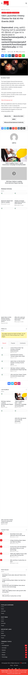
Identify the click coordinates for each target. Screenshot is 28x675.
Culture (3, 652)
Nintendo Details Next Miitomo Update (7, 201)
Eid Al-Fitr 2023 (18, 116)
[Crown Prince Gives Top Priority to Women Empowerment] (5, 350)
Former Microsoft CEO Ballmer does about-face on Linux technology (18, 548)
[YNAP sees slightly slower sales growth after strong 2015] (5, 555)
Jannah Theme (4, 670)
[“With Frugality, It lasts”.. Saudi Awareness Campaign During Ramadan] (21, 396)
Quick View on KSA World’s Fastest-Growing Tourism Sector (6, 319)
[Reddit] (20, 55)
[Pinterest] (16, 55)
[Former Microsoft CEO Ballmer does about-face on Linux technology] (5, 548)
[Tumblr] (13, 55)
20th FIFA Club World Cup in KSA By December (20, 420)
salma (4, 51)
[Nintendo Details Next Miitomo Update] (7, 195)
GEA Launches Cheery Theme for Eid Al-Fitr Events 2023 (7, 521)
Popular (13, 343)
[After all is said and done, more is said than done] (21, 262)
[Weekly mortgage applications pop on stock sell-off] (21, 195)
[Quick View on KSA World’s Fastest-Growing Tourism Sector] (7, 262)
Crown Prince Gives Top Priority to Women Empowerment (16, 349)
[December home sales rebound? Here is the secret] (5, 536)
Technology (4, 657)
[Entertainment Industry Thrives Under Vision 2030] (5, 356)
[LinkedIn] (9, 55)
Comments (22, 343)
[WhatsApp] (23, 55)
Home (3, 9)
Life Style (9, 12)
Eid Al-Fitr (8, 116)
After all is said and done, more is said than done (20, 319)
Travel (2, 613)
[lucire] (6, 3)
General (8, 9)
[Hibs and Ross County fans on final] (5, 562)
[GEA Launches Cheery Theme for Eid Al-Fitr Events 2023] (5, 376)
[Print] (24, 128)
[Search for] (26, 3)
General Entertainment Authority (14, 122)
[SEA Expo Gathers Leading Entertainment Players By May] (5, 370)
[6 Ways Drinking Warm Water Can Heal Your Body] (5, 542)
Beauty (3, 654)
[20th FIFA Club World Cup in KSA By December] (21, 413)
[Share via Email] (21, 128)
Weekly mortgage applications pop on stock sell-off (20, 202)
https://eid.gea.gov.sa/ (6, 100)
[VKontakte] (19, 128)
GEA (14, 119)
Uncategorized (16, 12)
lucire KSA (24, 663)
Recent (4, 343)
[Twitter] (6, 55)
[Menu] (2, 3)
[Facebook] (2, 55)
